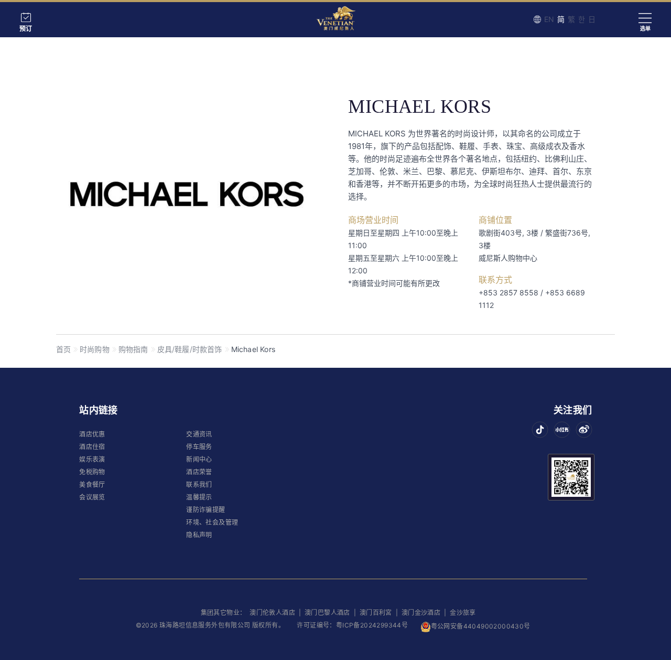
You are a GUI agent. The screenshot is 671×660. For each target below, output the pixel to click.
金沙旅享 (463, 612)
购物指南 (133, 349)
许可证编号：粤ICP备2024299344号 (352, 625)
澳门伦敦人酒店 (273, 612)
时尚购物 (95, 349)
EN (549, 19)
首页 (63, 349)
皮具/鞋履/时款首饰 (189, 349)
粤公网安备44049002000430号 (481, 626)
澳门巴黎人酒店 (328, 612)
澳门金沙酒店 (421, 612)
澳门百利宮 (376, 612)
